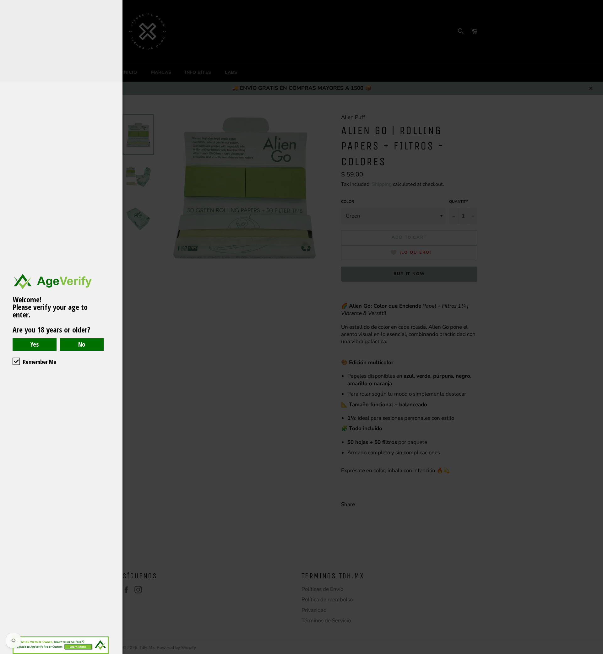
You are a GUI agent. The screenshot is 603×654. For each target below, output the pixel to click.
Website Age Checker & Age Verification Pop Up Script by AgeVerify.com (595, 652)
